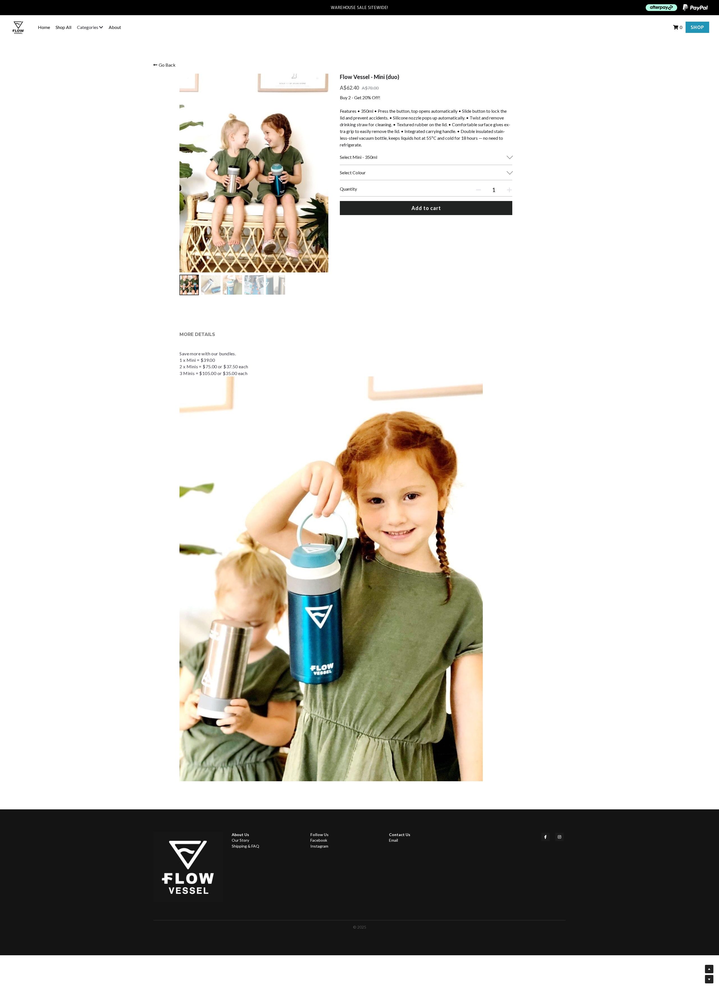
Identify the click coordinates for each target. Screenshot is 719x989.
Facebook (318, 840)
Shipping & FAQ (245, 846)
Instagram (319, 846)
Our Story (240, 840)
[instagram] (559, 837)
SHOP (697, 27)
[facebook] (545, 837)
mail (394, 840)
